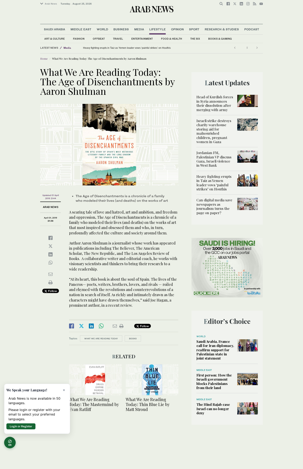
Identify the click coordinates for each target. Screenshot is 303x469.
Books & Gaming (220, 38)
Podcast (251, 29)
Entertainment (142, 38)
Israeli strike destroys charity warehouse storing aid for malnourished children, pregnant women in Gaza (213, 131)
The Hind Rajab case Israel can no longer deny (213, 408)
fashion (79, 38)
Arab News (51, 3)
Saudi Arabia (54, 29)
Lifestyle (157, 29)
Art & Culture (54, 38)
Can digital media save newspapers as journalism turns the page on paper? (125, 47)
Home (44, 58)
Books (133, 338)
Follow (52, 291)
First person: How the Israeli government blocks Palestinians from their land (214, 381)
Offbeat (99, 38)
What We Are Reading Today (101, 338)
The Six (195, 38)
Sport (194, 29)
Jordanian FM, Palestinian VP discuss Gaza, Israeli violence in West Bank (213, 158)
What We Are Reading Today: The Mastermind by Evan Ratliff (94, 404)
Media (139, 29)
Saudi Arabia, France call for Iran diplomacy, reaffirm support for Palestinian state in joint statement (215, 350)
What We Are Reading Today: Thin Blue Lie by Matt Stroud (147, 404)
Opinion (177, 29)
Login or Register (21, 426)
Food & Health (171, 38)
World (102, 29)
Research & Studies (222, 29)
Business (121, 29)
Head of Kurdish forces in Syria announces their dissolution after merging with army (214, 103)
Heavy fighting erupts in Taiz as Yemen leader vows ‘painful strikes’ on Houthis (213, 182)
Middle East (80, 29)
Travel (118, 38)
